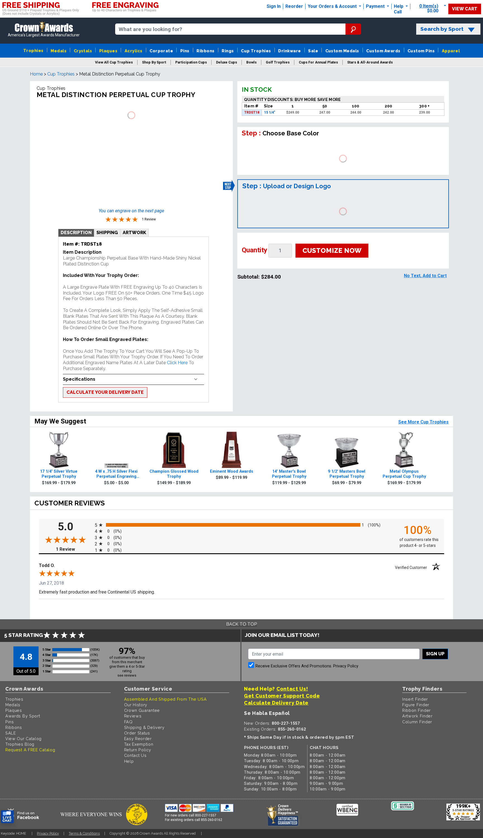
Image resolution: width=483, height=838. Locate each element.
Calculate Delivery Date (276, 703)
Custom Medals (342, 50)
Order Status (137, 733)
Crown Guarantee (142, 710)
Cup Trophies (256, 50)
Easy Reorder (138, 738)
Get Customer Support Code (282, 696)
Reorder (294, 6)
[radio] (241, 524)
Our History (136, 704)
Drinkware (289, 50)
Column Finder (417, 721)
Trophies (33, 50)
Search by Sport (441, 29)
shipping (107, 232)
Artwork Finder (417, 716)
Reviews (133, 716)
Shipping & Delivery (144, 727)
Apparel (451, 50)
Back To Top (241, 624)
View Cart (464, 8)
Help (398, 6)
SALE (10, 733)
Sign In (274, 6)
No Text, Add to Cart (425, 275)
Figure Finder (415, 704)
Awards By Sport (22, 716)
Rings (228, 50)
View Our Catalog (23, 738)
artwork (134, 232)
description (76, 232)
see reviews (126, 675)
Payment (376, 6)
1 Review (74, 549)
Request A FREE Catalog (30, 749)
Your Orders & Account (333, 6)
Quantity (254, 250)
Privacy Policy (345, 666)
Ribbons (205, 50)
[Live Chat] (7, 817)
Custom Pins (421, 50)
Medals (59, 50)
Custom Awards (383, 50)
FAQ (128, 721)
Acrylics (134, 50)
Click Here (177, 362)
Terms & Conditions (84, 833)
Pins (185, 50)
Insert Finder (415, 699)
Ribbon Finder (416, 710)
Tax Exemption (138, 744)
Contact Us (135, 755)
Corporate (161, 50)
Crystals (83, 50)
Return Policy (137, 749)
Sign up (435, 653)
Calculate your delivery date (105, 392)
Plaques (108, 50)
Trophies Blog (19, 744)
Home (36, 74)
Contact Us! (292, 689)
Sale (313, 50)
